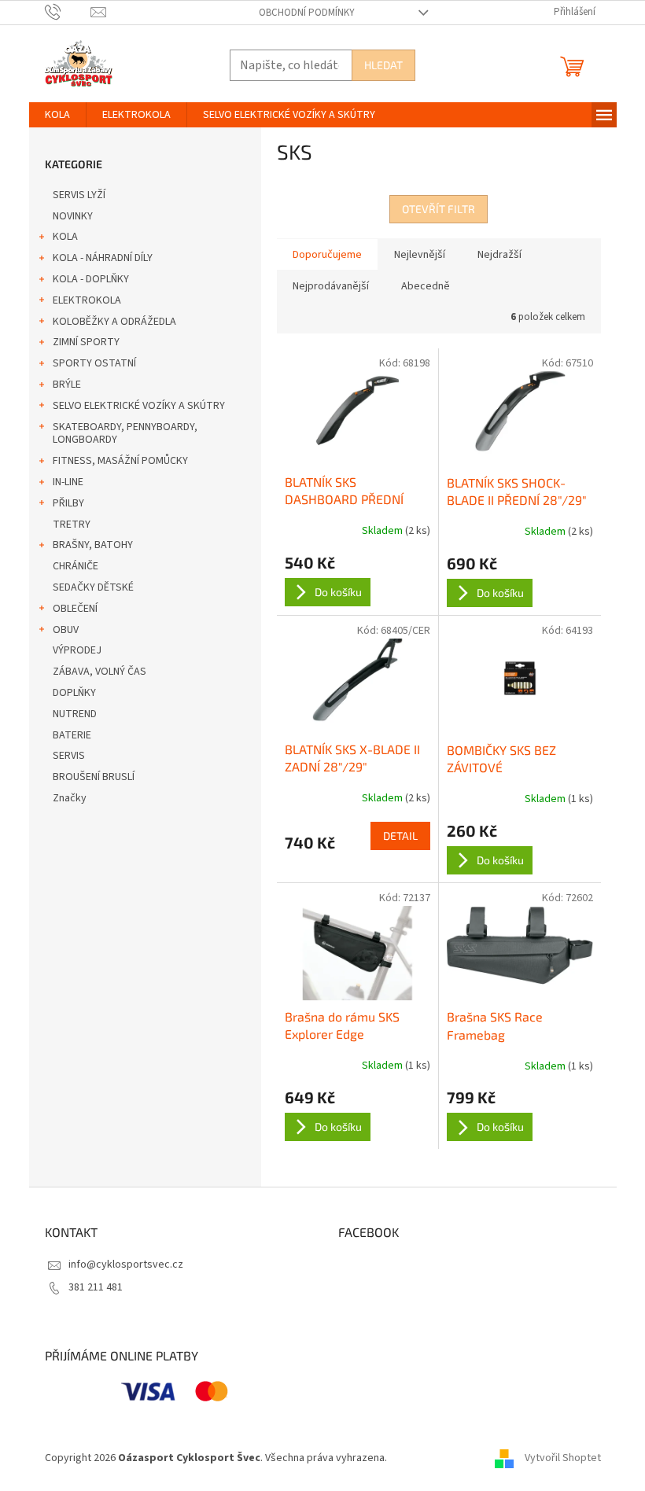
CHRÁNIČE (75, 566)
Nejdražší (499, 255)
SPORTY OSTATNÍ (94, 363)
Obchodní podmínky (307, 13)
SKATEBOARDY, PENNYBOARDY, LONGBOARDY (125, 433)
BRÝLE (67, 384)
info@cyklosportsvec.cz (125, 1264)
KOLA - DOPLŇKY (91, 279)
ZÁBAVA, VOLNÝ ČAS (99, 671)
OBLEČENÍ (75, 609)
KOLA (65, 237)
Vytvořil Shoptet (563, 1459)
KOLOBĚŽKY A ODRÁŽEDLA (114, 321)
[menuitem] (57, 114)
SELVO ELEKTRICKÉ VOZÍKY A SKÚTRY (139, 406)
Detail (400, 835)
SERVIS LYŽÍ (79, 195)
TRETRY (71, 524)
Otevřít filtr (438, 208)
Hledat (383, 65)
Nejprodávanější (331, 286)
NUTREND (75, 714)
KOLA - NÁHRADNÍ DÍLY (103, 258)
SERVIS (69, 756)
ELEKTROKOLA (87, 300)
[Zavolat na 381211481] (68, 12)
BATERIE (72, 735)
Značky (70, 798)
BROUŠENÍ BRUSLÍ (94, 777)
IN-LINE (68, 482)
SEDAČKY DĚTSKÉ (93, 587)
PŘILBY (68, 503)
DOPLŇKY (74, 693)
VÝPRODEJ (77, 650)
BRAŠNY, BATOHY (93, 545)
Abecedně (425, 286)
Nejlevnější (419, 255)
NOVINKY (73, 216)
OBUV (66, 630)
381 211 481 (95, 1287)
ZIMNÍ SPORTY (86, 342)
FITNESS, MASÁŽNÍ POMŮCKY (120, 461)
